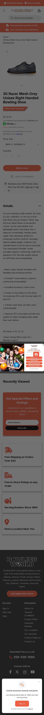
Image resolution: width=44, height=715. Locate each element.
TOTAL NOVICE (34, 357)
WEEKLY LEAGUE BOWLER (34, 363)
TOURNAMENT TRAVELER (34, 365)
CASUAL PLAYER (34, 360)
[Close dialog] (43, 345)
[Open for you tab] (36, 355)
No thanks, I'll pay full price (34, 368)
